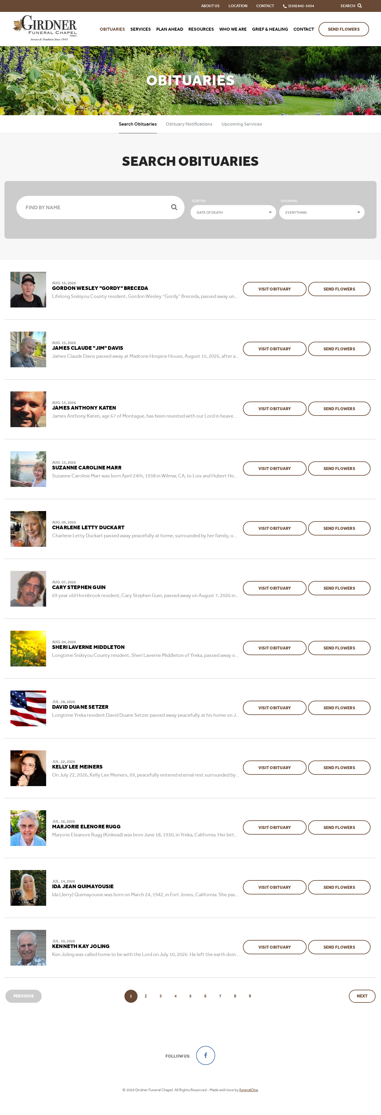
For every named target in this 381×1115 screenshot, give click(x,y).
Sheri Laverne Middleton (88, 647)
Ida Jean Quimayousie (83, 887)
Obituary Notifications (189, 124)
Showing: (289, 201)
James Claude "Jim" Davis (87, 348)
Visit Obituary (282, 289)
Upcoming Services (241, 124)
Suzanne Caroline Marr (86, 468)
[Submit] (174, 207)
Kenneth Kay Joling (81, 947)
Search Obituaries (138, 124)
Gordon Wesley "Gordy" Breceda (100, 288)
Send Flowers (344, 29)
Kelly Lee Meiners (77, 767)
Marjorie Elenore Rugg (86, 827)
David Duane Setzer (80, 707)
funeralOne (248, 1090)
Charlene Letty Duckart (88, 528)
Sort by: (199, 201)
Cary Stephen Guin (79, 588)
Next (362, 996)
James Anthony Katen (84, 408)
